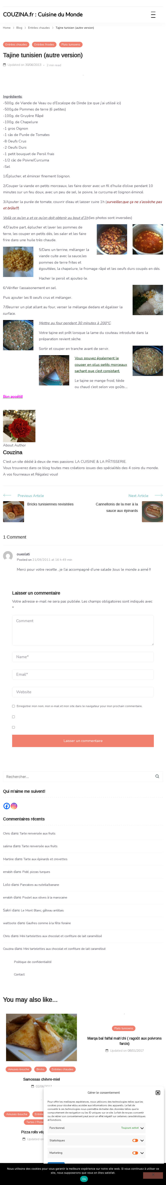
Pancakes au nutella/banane (39, 885)
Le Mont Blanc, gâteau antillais (42, 910)
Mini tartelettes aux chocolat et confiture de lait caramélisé (61, 936)
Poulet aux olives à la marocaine (44, 897)
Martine (8, 859)
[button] (158, 1093)
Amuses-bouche (18, 1069)
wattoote (9, 923)
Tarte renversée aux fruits (37, 833)
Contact (19, 974)
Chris (6, 833)
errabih (8, 872)
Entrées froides (44, 44)
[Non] (153, 1175)
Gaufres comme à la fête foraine (48, 923)
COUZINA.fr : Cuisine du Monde (43, 14)
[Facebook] (6, 806)
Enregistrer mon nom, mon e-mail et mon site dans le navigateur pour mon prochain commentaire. (79, 706)
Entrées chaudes (16, 44)
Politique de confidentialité (33, 962)
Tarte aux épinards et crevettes (45, 859)
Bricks (40, 1069)
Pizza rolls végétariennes (41, 1132)
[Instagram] (14, 806)
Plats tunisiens (71, 44)
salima (7, 846)
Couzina (8, 949)
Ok (84, 1179)
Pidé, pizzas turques (36, 872)
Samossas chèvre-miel (41, 1079)
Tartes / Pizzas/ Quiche (40, 1122)
